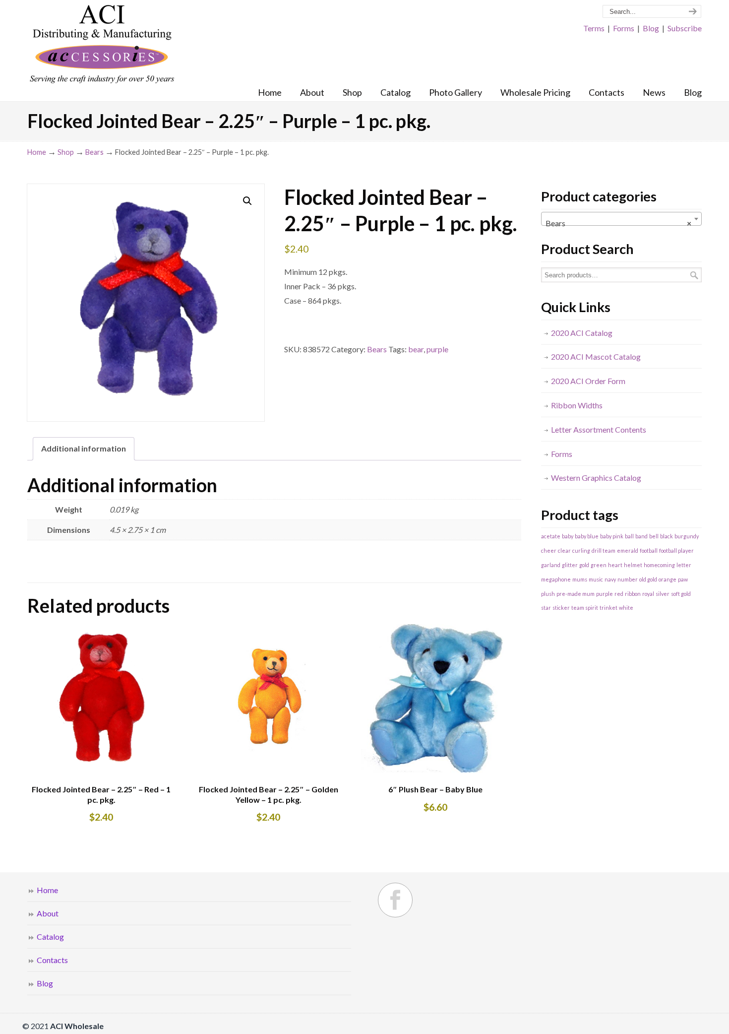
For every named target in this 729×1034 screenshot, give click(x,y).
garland (550, 565)
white (626, 607)
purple (437, 349)
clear (564, 550)
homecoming (659, 565)
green (599, 565)
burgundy (686, 536)
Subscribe (685, 28)
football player (676, 550)
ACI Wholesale (101, 44)
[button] (247, 201)
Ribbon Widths (577, 405)
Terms (594, 28)
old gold (648, 579)
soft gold (681, 593)
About (48, 913)
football (649, 550)
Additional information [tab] (83, 448)
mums (579, 579)
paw (683, 579)
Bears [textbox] (618, 223)
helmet (633, 565)
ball (629, 536)
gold (584, 565)
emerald (627, 550)
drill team (603, 550)
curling (581, 550)
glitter (570, 565)
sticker (561, 607)
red (618, 593)
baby (567, 536)
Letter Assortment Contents (598, 429)
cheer (548, 550)
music (596, 579)
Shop (66, 152)
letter (683, 565)
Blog (651, 28)
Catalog (50, 936)
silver (662, 593)
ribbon (633, 593)
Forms (623, 28)
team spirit (584, 607)
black (666, 536)
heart (615, 565)
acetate (550, 536)
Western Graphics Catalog (596, 477)
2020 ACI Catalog (581, 332)
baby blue (587, 536)
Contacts (52, 960)
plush (548, 593)
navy (610, 579)
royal (648, 593)
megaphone (556, 579)
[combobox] (621, 219)
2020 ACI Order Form (588, 381)
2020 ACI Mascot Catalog (596, 356)
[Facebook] (395, 900)
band (641, 536)
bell (654, 536)
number (627, 579)
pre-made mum (575, 593)
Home (36, 152)
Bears (94, 152)
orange (667, 579)
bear (416, 349)
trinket (608, 607)
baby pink (611, 536)
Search (694, 275)
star (546, 607)
